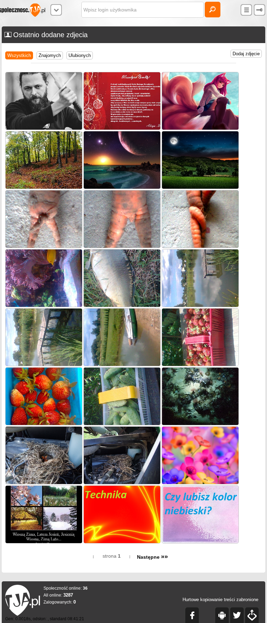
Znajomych (50, 55)
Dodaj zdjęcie (246, 53)
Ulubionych (79, 55)
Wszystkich (19, 55)
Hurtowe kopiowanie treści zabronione (220, 599)
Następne (152, 557)
